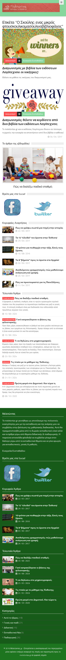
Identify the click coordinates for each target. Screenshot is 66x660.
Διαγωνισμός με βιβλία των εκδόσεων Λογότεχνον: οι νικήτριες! (29, 70)
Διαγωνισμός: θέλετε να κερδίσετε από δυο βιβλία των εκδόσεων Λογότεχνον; (30, 121)
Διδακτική (8, 627)
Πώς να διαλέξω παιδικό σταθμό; (25, 298)
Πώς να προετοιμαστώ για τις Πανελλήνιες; (38, 282)
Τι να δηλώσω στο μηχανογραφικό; (27, 340)
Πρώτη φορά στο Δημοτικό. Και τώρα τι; (29, 383)
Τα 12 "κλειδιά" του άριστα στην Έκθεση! (36, 237)
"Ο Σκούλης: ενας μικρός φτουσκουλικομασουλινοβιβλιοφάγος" (32, 24)
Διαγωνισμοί (10, 60)
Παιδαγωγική (10, 637)
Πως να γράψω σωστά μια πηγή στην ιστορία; (39, 227)
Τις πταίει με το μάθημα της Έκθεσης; (26, 362)
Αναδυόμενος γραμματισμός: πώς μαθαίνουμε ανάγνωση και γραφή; (39, 271)
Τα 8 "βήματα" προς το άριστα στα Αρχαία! (37, 260)
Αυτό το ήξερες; (11, 617)
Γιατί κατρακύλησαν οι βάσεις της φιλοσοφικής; (26, 321)
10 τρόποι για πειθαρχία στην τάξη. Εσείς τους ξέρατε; (39, 249)
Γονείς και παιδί (11, 622)
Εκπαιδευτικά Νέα (12, 632)
